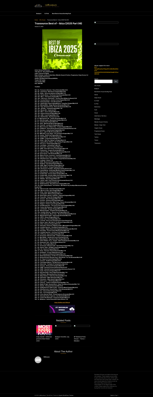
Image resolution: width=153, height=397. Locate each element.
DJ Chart (96, 100)
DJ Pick (47, 13)
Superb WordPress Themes (66, 395)
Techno (96, 137)
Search (96, 78)
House (96, 113)
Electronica (97, 106)
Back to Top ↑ (114, 395)
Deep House (97, 97)
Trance (96, 140)
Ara (116, 81)
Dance (96, 94)
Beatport (38, 13)
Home (36, 20)
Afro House (42, 20)
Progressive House (99, 131)
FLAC (95, 109)
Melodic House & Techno (101, 122)
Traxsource (97, 143)
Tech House (97, 134)
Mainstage (97, 119)
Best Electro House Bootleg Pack (61, 13)
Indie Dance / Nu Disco (100, 116)
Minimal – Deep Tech (99, 125)
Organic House (98, 128)
